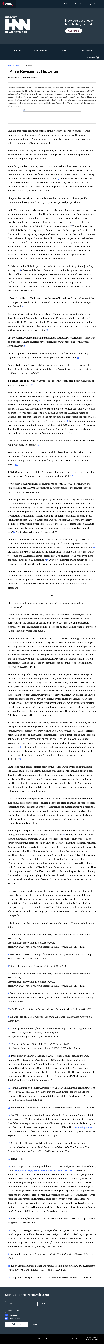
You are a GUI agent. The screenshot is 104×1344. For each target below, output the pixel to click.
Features (17, 50)
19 (47, 559)
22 (64, 834)
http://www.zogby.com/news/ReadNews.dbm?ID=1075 (43, 1170)
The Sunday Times (82, 1127)
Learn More (35, 1324)
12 (66, 420)
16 (40, 491)
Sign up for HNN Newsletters (48, 1339)
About (63, 50)
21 (20, 759)
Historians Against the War (58, 103)
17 (14, 531)
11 (40, 400)
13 (37, 444)
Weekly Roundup (16, 1318)
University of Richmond (92, 4)
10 (31, 384)
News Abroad (13, 65)
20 (21, 746)
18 (94, 547)
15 (72, 476)
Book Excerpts (40, 50)
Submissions (87, 50)
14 (16, 464)
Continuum (13, 1315)
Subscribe (73, 30)
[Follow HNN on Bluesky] (97, 57)
